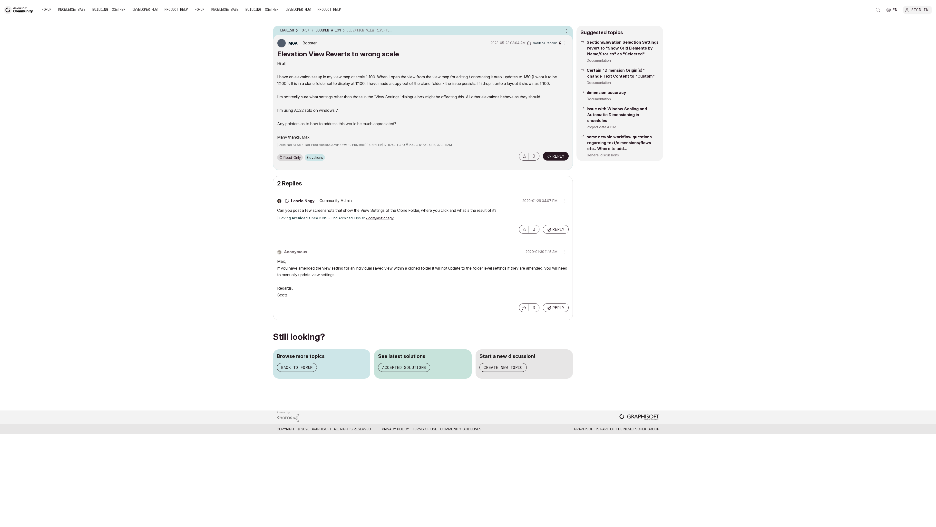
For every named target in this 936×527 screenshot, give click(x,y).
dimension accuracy (606, 92)
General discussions (603, 155)
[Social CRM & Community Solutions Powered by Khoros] (288, 416)
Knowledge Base (72, 9)
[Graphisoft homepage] (639, 417)
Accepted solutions (404, 367)
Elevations (315, 157)
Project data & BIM (601, 127)
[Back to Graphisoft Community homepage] (20, 9)
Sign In (919, 9)
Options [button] (566, 30)
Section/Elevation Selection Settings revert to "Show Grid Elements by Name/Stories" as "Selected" (623, 48)
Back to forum (297, 367)
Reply (558, 156)
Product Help (176, 9)
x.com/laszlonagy (380, 218)
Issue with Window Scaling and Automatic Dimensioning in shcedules (617, 114)
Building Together (109, 9)
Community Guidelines (460, 429)
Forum (46, 9)
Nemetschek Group (641, 429)
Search (878, 10)
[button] (523, 156)
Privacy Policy (395, 429)
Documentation (599, 60)
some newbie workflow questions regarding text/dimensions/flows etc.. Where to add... (619, 142)
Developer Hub (145, 9)
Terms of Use (424, 429)
